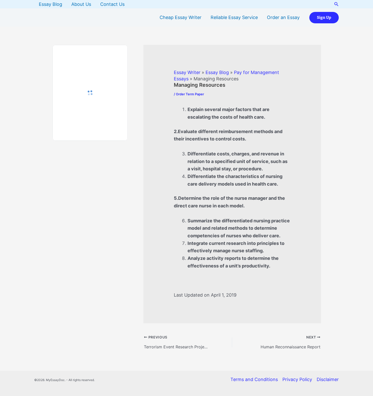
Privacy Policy (297, 379)
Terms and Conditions (254, 379)
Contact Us (112, 4)
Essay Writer (187, 72)
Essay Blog (50, 4)
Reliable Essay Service (234, 17)
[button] (336, 4)
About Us (81, 4)
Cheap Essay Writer (180, 17)
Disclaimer (328, 379)
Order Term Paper (190, 94)
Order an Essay (283, 17)
